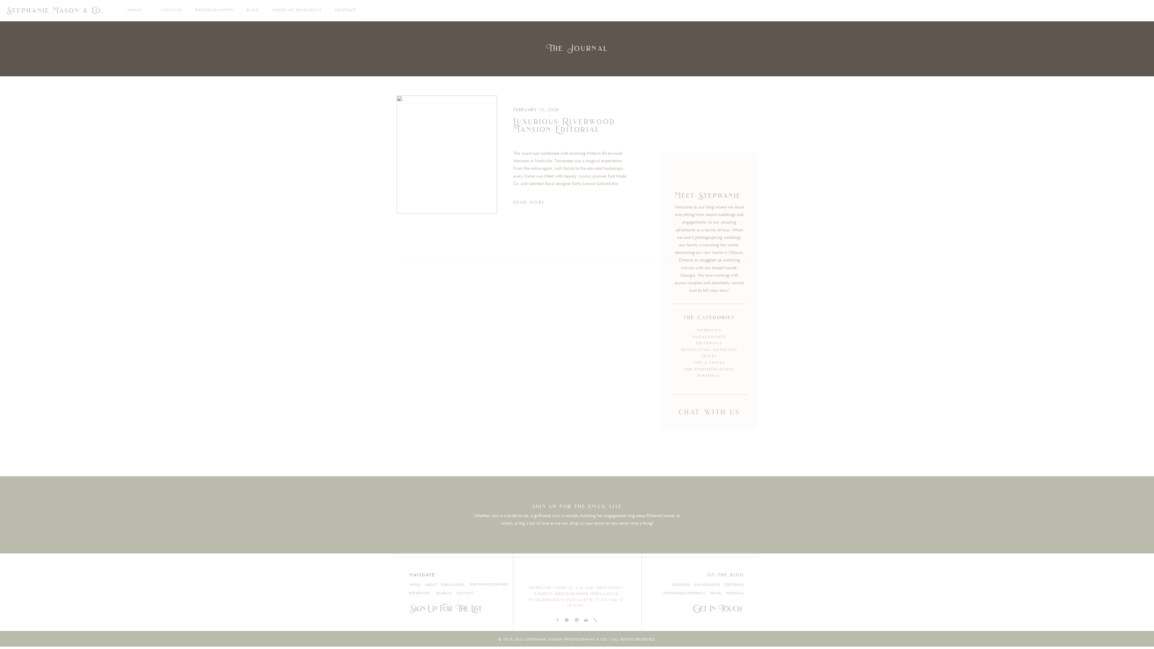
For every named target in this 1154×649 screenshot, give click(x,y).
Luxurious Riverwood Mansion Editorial (564, 125)
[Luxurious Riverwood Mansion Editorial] (447, 154)
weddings (709, 330)
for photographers (709, 369)
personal (709, 376)
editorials (709, 343)
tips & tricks (709, 363)
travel (709, 356)
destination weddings (709, 350)
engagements (709, 337)
